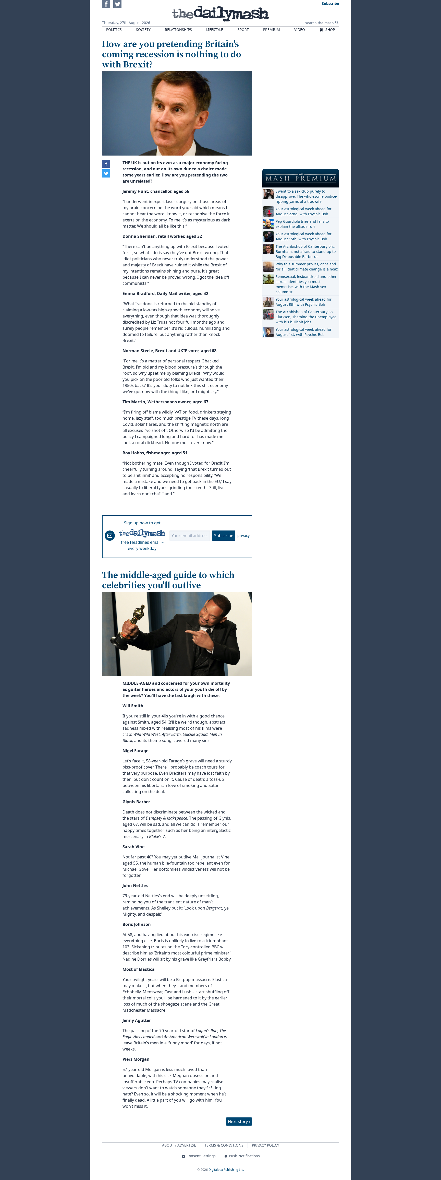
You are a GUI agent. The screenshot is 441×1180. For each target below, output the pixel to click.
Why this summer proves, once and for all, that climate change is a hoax (307, 267)
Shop (329, 29)
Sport (243, 29)
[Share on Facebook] (106, 164)
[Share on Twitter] (106, 173)
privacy (243, 535)
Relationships (178, 29)
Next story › (239, 1121)
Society (143, 29)
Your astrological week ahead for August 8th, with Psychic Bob (304, 302)
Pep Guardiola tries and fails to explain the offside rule (302, 224)
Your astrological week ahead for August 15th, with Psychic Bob (304, 236)
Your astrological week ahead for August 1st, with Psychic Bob (304, 332)
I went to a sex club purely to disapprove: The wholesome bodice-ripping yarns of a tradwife (306, 196)
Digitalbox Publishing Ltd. (226, 1169)
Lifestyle (214, 29)
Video (299, 29)
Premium (271, 29)
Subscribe (223, 535)
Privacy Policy (265, 1145)
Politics (114, 29)
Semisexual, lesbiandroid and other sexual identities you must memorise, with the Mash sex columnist (306, 284)
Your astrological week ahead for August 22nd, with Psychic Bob (304, 211)
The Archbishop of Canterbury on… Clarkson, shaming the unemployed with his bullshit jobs (306, 316)
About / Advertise (179, 1145)
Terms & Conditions (223, 1145)
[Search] (337, 22)
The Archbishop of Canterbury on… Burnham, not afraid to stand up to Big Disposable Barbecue (306, 251)
